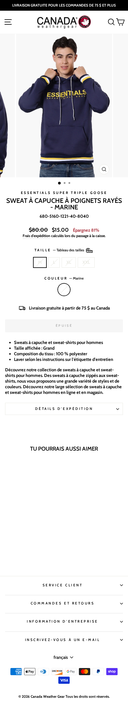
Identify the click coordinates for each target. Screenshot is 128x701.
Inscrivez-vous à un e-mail (62, 640)
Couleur (63, 278)
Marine (64, 290)
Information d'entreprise (62, 621)
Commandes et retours (63, 603)
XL (68, 262)
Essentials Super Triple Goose (64, 193)
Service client (62, 585)
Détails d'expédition (64, 409)
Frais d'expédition (36, 235)
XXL (86, 262)
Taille (60, 250)
